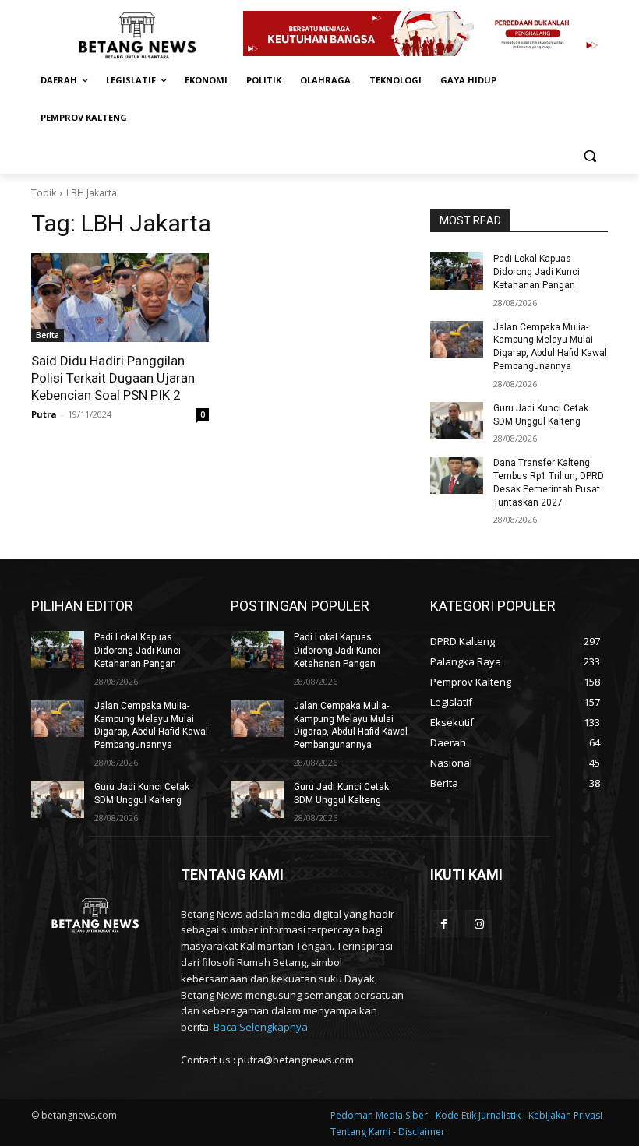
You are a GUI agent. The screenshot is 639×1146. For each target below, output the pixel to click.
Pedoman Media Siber (380, 1115)
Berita (47, 335)
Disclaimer (421, 1131)
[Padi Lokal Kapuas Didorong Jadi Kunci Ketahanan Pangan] (456, 271)
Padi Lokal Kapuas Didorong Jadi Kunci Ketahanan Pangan (536, 272)
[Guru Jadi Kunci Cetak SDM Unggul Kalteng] (456, 420)
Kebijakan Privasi (565, 1115)
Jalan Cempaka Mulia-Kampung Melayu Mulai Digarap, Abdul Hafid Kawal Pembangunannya (151, 725)
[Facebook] (443, 923)
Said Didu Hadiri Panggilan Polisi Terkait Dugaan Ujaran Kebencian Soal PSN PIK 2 (113, 378)
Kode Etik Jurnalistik (479, 1115)
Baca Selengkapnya (261, 1027)
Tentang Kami (360, 1131)
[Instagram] (478, 923)
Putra (44, 414)
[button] (589, 155)
